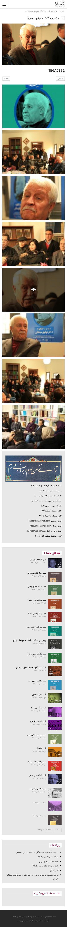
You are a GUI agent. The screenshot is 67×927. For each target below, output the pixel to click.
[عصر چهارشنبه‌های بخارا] (55, 577)
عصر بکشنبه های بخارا (37, 654)
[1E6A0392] (33, 106)
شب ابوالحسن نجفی (37, 775)
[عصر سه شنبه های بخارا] (55, 631)
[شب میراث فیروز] (55, 698)
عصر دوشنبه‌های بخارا (37, 600)
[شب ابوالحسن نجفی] (55, 779)
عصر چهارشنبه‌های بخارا (36, 573)
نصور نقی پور (24, 920)
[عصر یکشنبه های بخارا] (55, 685)
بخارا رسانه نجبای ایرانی (48, 861)
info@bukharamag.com (40, 526)
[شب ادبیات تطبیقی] (55, 725)
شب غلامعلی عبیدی (38, 559)
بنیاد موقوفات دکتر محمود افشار (45, 866)
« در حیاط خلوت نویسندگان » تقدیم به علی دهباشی (37, 852)
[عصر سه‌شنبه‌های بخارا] (55, 590)
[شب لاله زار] (55, 752)
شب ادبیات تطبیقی (38, 721)
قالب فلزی (54, 870)
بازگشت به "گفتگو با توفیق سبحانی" (43, 18)
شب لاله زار (41, 748)
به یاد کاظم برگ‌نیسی (37, 788)
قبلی (60, 78)
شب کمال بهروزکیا (38, 708)
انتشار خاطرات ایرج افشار (48, 856)
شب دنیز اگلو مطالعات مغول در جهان (31, 667)
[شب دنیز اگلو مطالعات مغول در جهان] (55, 671)
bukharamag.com (35, 531)
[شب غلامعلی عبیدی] (55, 563)
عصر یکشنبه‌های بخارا (37, 613)
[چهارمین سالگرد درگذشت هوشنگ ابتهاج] (55, 644)
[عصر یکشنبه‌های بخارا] (55, 617)
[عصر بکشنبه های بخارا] (55, 658)
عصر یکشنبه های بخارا (37, 681)
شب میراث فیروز (39, 694)
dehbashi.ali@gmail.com (38, 521)
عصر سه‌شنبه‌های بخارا (37, 586)
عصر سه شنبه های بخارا (36, 627)
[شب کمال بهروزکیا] (55, 712)
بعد (6, 78)
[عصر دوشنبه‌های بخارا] (55, 604)
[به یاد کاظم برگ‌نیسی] (55, 793)
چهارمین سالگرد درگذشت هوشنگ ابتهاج (29, 640)
